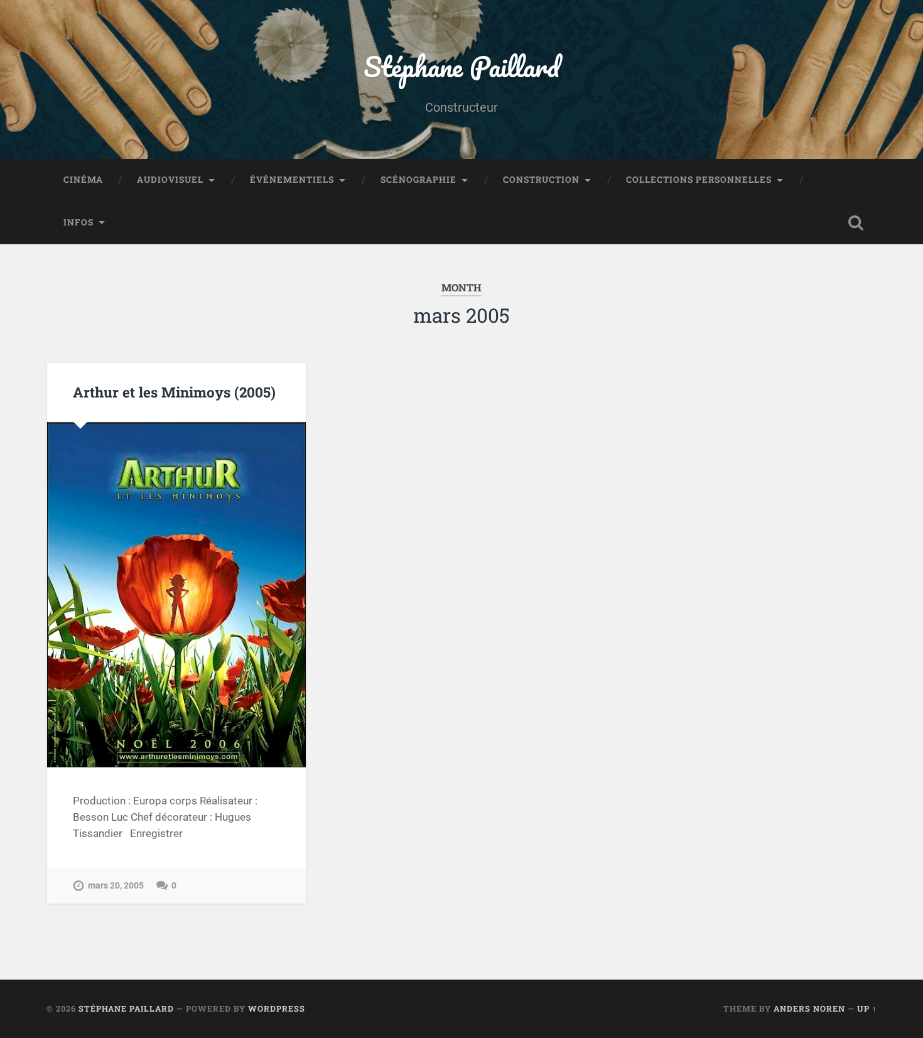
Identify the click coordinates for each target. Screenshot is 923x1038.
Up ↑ (867, 1008)
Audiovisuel (170, 179)
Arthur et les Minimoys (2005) (174, 391)
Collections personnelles (699, 179)
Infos (78, 222)
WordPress (276, 1008)
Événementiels (292, 179)
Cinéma (83, 179)
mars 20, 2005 (116, 885)
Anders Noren (809, 1008)
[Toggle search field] (855, 223)
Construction (541, 179)
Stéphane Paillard (461, 66)
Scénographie (418, 179)
